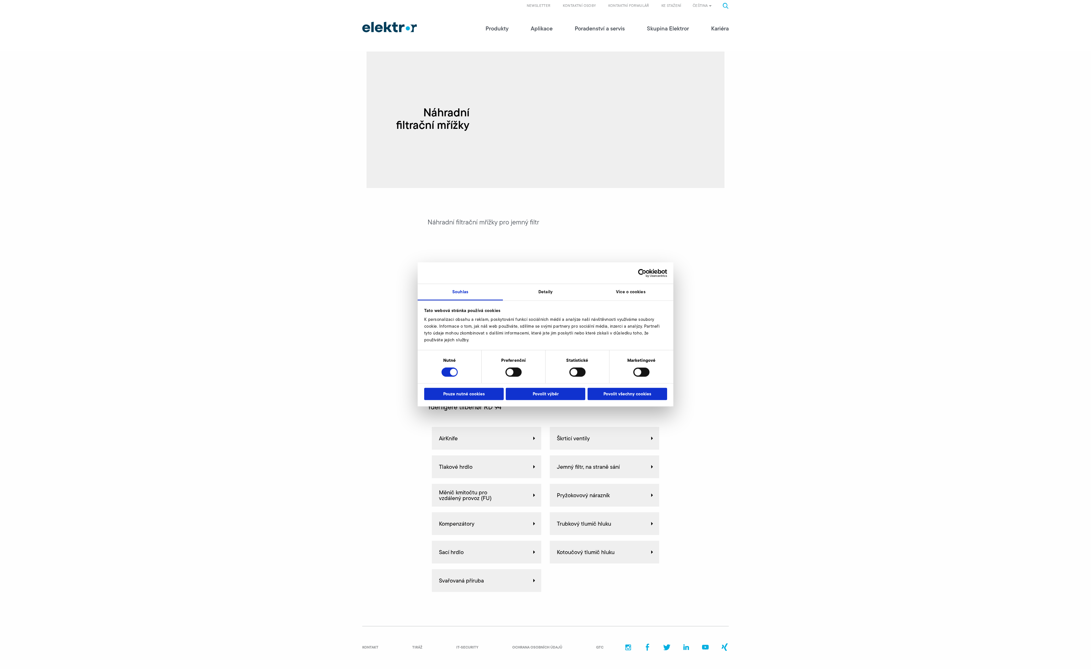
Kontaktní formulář (628, 5)
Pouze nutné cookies (464, 394)
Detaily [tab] (545, 291)
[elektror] (389, 27)
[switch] (513, 372)
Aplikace (542, 28)
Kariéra (720, 28)
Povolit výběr (546, 394)
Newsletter (539, 5)
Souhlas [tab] (460, 291)
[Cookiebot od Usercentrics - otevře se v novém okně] (642, 273)
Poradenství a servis (600, 28)
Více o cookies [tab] (630, 291)
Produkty (497, 28)
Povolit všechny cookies (627, 394)
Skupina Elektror (668, 28)
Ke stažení (671, 5)
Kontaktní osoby (579, 5)
